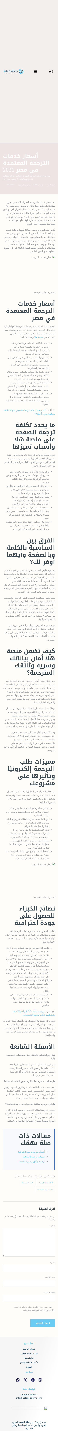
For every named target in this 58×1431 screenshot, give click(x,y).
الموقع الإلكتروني (49, 1292)
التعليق (52, 1225)
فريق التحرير (51, 185)
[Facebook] (32, 1380)
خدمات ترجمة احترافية (34, 1156)
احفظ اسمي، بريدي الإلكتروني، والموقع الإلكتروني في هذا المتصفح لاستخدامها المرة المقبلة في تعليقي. (33, 1308)
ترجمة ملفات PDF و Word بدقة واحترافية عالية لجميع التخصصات (33, 1013)
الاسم (52, 1262)
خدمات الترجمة (24, 184)
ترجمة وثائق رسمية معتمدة (31, 1161)
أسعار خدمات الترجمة (46, 1182)
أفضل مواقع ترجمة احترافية (31, 1152)
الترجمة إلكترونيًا (27, 1182)
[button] (35, 71)
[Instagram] (40, 1380)
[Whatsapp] (51, 71)
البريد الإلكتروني (49, 1277)
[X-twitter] (25, 1380)
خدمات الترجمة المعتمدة (45, 1189)
